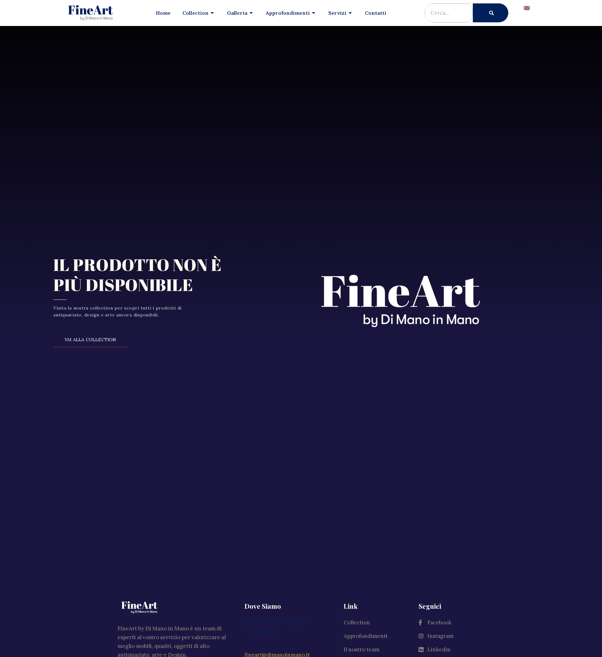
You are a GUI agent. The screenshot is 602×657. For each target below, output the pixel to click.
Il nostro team (361, 649)
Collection (357, 622)
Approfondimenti (366, 636)
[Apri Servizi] (350, 13)
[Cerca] (490, 12)
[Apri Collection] (212, 13)
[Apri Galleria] (251, 13)
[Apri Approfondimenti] (313, 13)
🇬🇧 (527, 8)
